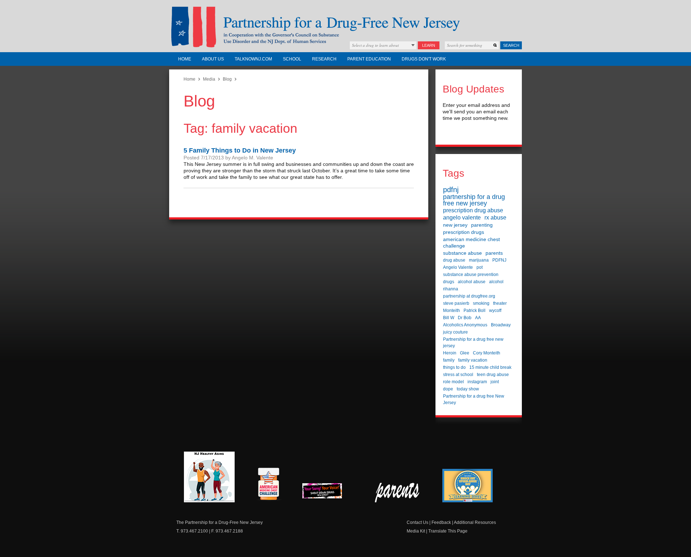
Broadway (501, 324)
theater (500, 303)
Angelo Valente (458, 267)
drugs (448, 281)
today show (468, 388)
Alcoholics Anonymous (465, 324)
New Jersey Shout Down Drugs (327, 492)
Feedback (441, 522)
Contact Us (417, 522)
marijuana (479, 260)
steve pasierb (456, 303)
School (292, 59)
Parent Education (369, 59)
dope (448, 388)
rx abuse (495, 217)
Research (324, 59)
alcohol (496, 281)
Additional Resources (475, 522)
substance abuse (462, 253)
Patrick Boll (474, 310)
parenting (482, 225)
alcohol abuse (471, 281)
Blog (227, 79)
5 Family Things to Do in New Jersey (240, 150)
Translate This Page (448, 531)
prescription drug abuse (473, 210)
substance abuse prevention (470, 274)
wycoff (495, 310)
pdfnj (451, 190)
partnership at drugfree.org (469, 296)
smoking (481, 303)
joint (495, 381)
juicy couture (455, 332)
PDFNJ (499, 260)
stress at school (458, 374)
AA (478, 317)
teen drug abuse (493, 374)
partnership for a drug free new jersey (474, 200)
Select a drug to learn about (375, 45)
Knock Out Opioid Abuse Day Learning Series (467, 485)
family (449, 360)
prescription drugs (463, 232)
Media (209, 79)
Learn (428, 45)
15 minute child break (490, 367)
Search (511, 45)
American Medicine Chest (268, 485)
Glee (464, 353)
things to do (454, 367)
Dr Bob (464, 317)
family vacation (472, 360)
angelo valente (462, 217)
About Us (213, 59)
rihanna (450, 288)
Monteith (451, 310)
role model (453, 381)
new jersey (455, 225)
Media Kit (416, 531)
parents (494, 253)
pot (480, 267)
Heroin (449, 353)
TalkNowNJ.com (253, 59)
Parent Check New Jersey (397, 492)
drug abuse (454, 260)
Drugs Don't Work (424, 59)
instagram (477, 381)
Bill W (448, 317)
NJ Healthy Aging (209, 477)
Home (184, 59)
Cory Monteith (486, 353)
